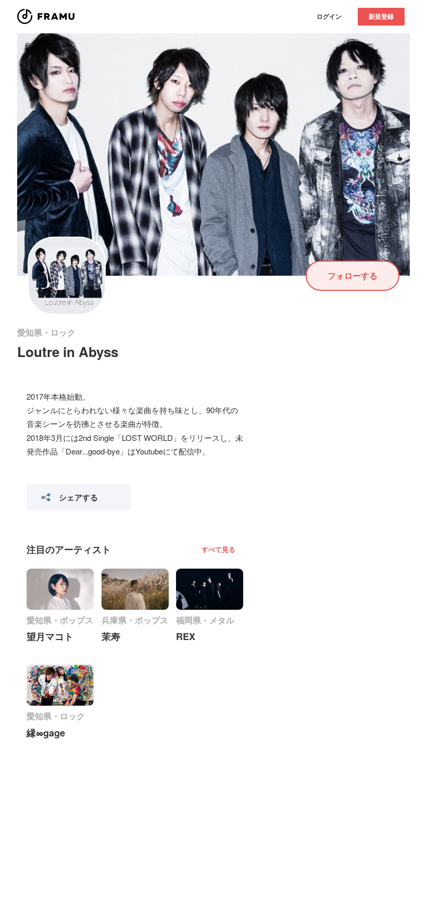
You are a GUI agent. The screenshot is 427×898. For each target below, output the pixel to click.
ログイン (329, 16)
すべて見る (218, 549)
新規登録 (381, 16)
